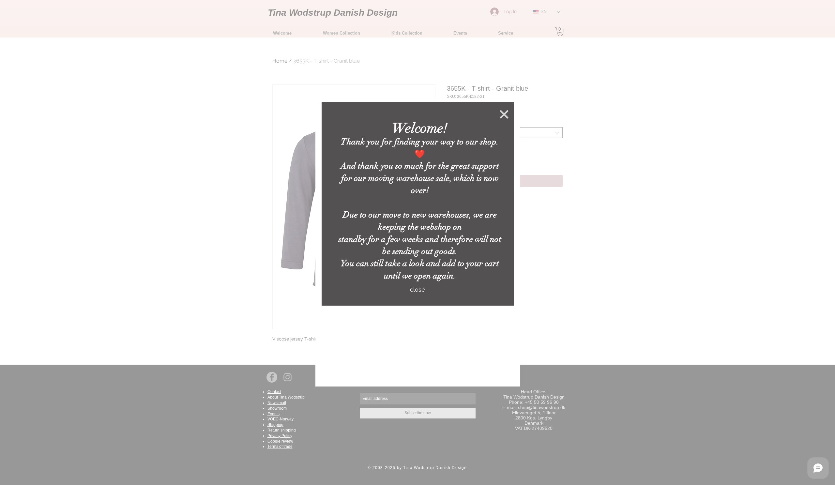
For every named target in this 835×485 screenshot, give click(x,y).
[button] (504, 114)
